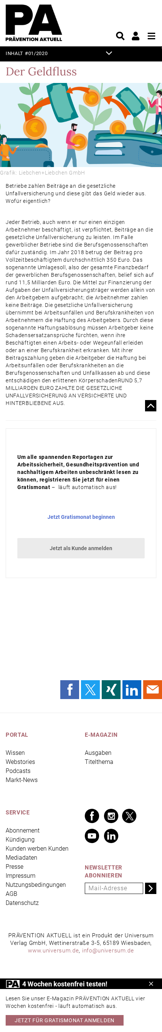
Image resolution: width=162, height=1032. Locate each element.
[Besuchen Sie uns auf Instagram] (111, 816)
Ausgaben (98, 752)
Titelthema (99, 761)
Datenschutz (22, 902)
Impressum (20, 875)
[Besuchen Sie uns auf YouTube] (92, 836)
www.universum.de (53, 950)
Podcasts (18, 770)
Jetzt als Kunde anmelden (81, 548)
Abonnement (23, 830)
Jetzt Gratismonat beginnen (81, 517)
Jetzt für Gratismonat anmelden (65, 1020)
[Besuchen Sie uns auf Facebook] (92, 816)
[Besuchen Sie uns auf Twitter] (129, 816)
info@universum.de (108, 950)
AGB (11, 893)
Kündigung (20, 839)
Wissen (15, 752)
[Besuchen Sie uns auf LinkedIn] (111, 836)
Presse (14, 866)
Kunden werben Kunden (37, 848)
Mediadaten (21, 857)
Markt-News (22, 780)
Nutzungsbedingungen (36, 884)
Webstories (20, 761)
